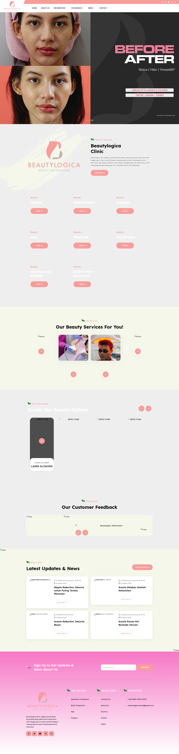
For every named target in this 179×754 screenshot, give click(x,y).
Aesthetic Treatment (80, 699)
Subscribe (145, 667)
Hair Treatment (105, 368)
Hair (72, 712)
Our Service (76, 8)
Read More (61, 602)
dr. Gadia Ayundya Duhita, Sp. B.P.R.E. (132, 615)
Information (59, 8)
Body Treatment (73, 368)
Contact (103, 8)
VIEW (38, 211)
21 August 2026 (61, 583)
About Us (45, 8)
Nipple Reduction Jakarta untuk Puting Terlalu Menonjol (69, 590)
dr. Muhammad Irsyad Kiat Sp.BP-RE (132, 580)
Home (34, 8)
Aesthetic (41, 345)
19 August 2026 (61, 617)
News (90, 8)
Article (104, 718)
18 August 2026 (125, 617)
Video (103, 724)
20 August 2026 (125, 583)
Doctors (104, 712)
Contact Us (105, 699)
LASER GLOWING (42, 466)
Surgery (74, 718)
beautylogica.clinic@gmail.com (141, 705)
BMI (45, 751)
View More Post (141, 567)
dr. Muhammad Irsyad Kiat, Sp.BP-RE (68, 580)
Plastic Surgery (138, 345)
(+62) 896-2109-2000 (137, 699)
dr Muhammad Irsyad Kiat (65, 615)
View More (98, 173)
